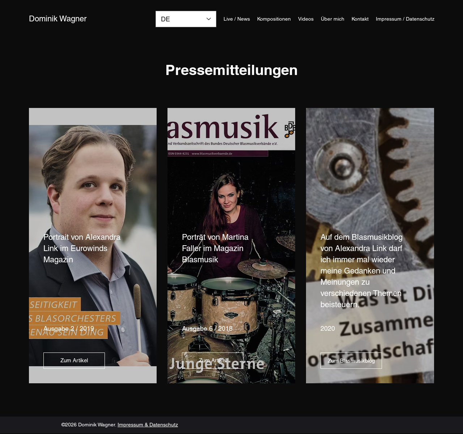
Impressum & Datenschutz (148, 424)
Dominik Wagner (57, 18)
